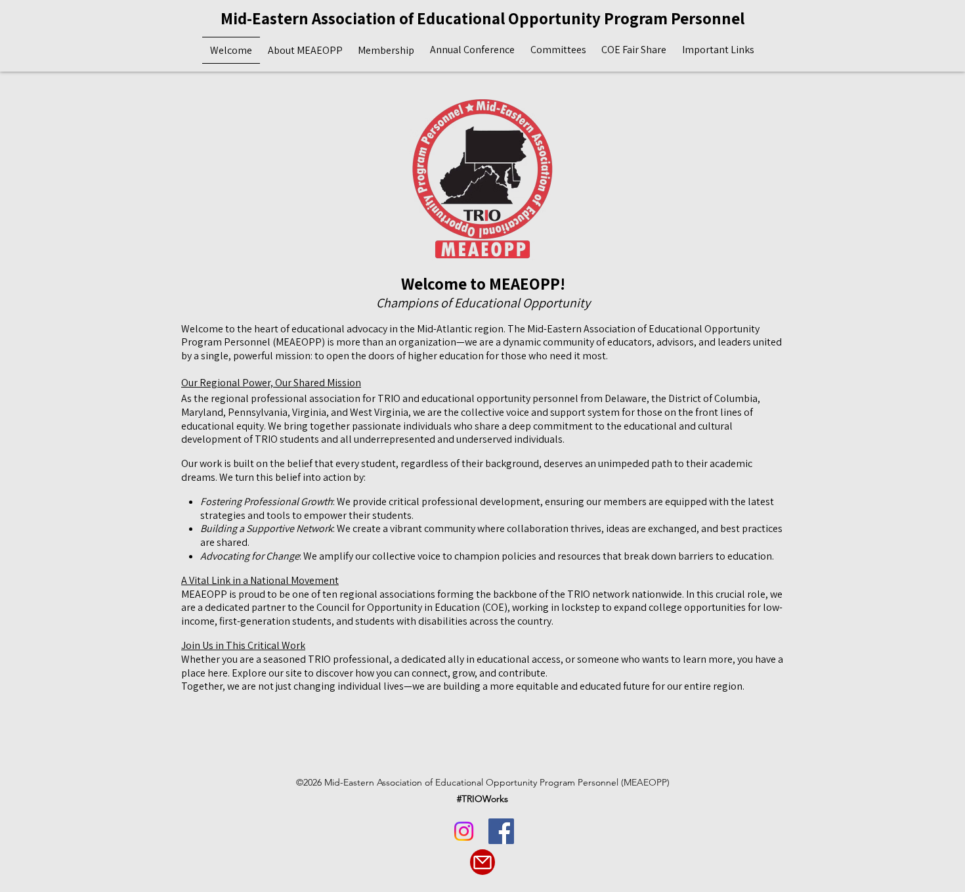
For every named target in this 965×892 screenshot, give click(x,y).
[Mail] (482, 862)
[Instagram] (464, 831)
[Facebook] (501, 831)
